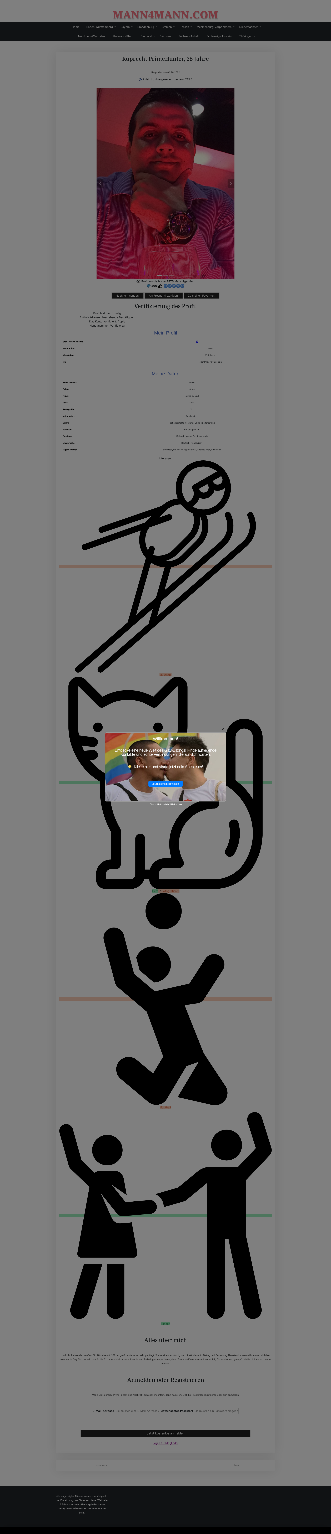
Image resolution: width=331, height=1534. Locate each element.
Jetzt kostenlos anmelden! (165, 783)
